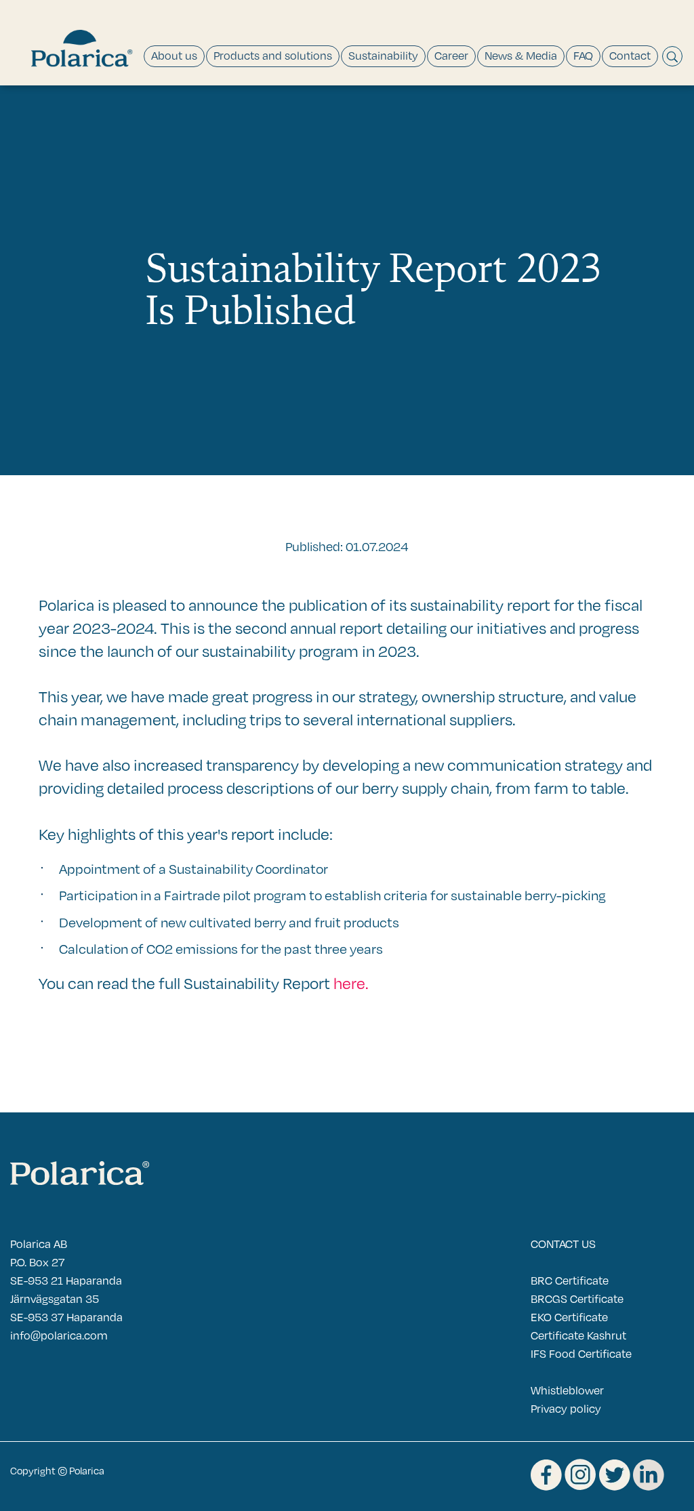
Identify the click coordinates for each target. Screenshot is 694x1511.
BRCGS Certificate (577, 1298)
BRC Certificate (570, 1280)
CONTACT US (563, 1243)
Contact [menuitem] (630, 55)
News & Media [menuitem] (521, 55)
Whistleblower (567, 1390)
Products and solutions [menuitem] (272, 55)
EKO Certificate (569, 1317)
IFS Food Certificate (581, 1353)
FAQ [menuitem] (583, 55)
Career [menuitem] (451, 55)
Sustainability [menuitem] (383, 55)
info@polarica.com (59, 1335)
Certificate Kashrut (578, 1335)
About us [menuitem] (174, 55)
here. (351, 982)
